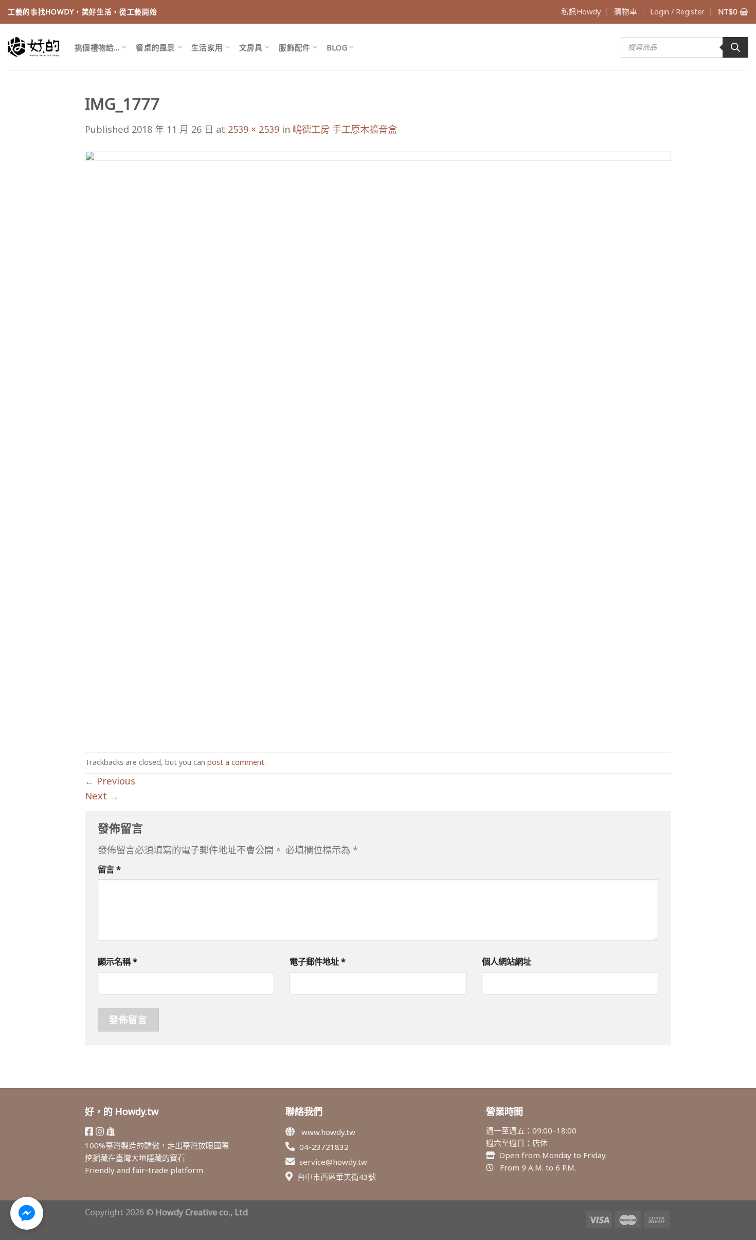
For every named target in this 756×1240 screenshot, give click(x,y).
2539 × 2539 (253, 129)
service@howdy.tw (333, 1162)
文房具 (251, 47)
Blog (337, 47)
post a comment (235, 762)
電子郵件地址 (318, 961)
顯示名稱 (117, 961)
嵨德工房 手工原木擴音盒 (345, 129)
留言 (109, 869)
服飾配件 (294, 47)
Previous (110, 781)
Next (102, 796)
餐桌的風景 (155, 47)
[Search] (735, 47)
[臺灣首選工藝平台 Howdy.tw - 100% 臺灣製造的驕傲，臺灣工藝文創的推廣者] (33, 47)
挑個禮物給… (97, 47)
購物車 (625, 11)
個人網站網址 (506, 961)
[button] (26, 1213)
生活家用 (207, 47)
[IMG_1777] (378, 443)
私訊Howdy (581, 11)
